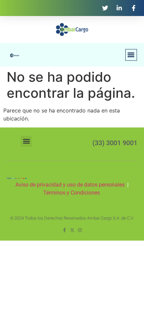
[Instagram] (80, 230)
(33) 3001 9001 (114, 143)
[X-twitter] (72, 230)
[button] (131, 55)
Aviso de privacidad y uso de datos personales (70, 185)
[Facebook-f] (64, 230)
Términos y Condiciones (72, 193)
